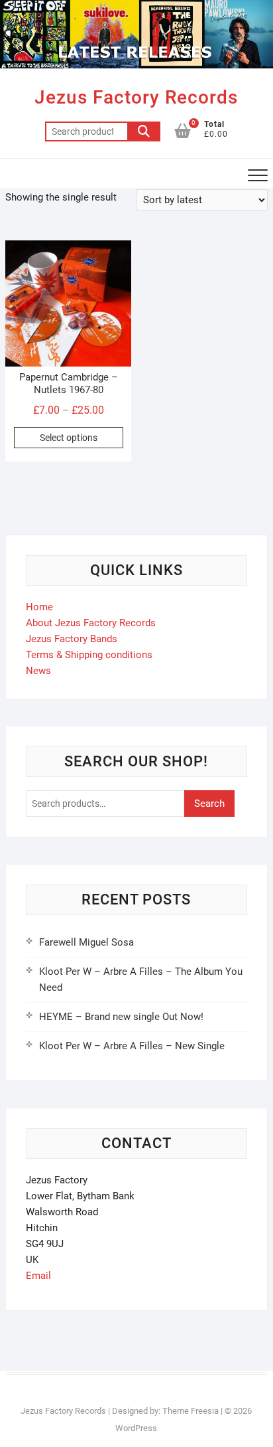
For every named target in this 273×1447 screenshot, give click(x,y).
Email (38, 1276)
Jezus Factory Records (136, 97)
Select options (68, 437)
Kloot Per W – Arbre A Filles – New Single (132, 1046)
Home (39, 607)
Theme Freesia (190, 1411)
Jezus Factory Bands (71, 639)
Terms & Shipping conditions (89, 655)
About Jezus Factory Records (91, 623)
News (38, 671)
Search (143, 131)
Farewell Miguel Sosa (86, 942)
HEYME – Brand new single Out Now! (121, 1017)
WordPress (136, 1428)
